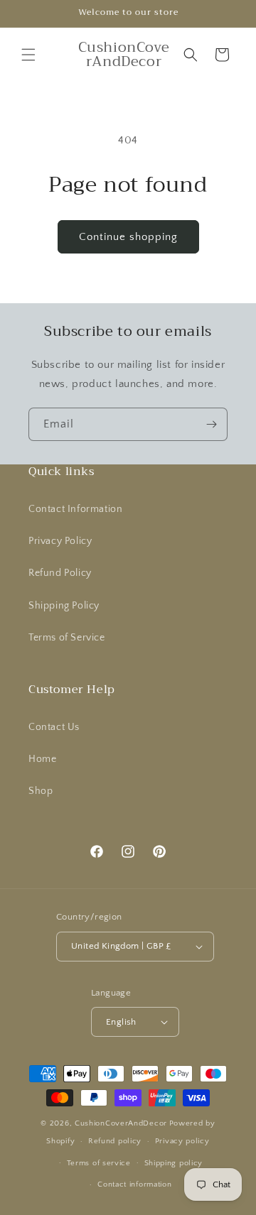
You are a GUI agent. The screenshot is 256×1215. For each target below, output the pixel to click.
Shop (40, 791)
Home (42, 759)
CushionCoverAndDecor (121, 1123)
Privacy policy (182, 1141)
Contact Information (75, 509)
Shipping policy (173, 1163)
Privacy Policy (60, 541)
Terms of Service (66, 637)
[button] (28, 54)
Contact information (134, 1184)
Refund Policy (60, 573)
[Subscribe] (211, 424)
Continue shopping (128, 237)
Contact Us (54, 727)
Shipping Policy (64, 605)
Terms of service (99, 1163)
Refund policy (115, 1141)
